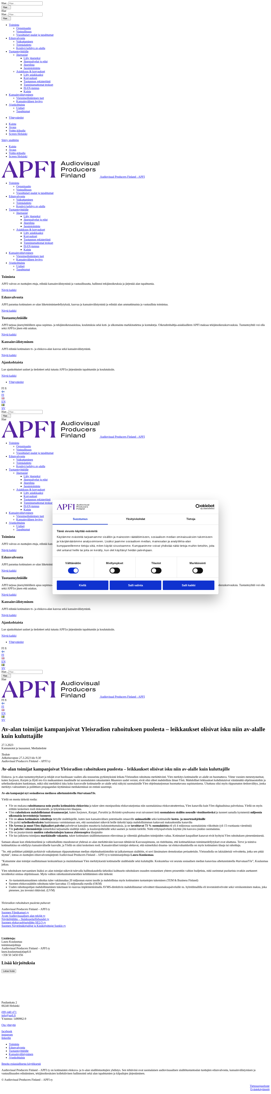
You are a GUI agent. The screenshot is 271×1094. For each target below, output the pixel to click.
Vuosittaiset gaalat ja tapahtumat (34, 34)
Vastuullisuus (24, 31)
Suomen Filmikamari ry (15, 912)
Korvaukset (30, 78)
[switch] (115, 571)
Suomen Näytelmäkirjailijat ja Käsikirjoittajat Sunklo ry (33, 925)
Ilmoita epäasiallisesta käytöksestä (21, 1063)
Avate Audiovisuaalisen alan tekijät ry (23, 915)
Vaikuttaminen (24, 41)
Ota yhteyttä (8, 1025)
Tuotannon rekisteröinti (37, 81)
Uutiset (20, 108)
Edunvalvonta (17, 38)
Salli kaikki (188, 585)
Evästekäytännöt (260, 1089)
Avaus (12, 127)
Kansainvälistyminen (21, 94)
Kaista (27, 91)
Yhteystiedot (16, 117)
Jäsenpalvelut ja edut (36, 61)
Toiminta (14, 24)
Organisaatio (23, 28)
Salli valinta (135, 585)
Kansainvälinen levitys (29, 101)
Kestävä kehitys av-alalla (30, 48)
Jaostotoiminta (32, 68)
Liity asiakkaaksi (33, 74)
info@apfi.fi (8, 1015)
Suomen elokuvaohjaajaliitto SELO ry (23, 922)
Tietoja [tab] (190, 518)
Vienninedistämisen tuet (30, 98)
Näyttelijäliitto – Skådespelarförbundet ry (25, 919)
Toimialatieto (23, 44)
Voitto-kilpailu (17, 130)
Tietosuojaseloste (260, 1086)
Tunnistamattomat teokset (38, 84)
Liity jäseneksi (32, 58)
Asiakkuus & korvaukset (30, 71)
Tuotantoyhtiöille (19, 51)
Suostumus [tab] (80, 518)
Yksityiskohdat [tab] (135, 518)
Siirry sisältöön (10, 140)
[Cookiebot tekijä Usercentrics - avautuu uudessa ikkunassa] (198, 507)
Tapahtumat (23, 111)
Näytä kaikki (8, 290)
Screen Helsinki (18, 133)
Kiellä (82, 585)
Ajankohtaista (17, 104)
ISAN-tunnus (31, 88)
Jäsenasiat (22, 54)
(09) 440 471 (9, 1012)
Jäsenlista (29, 64)
